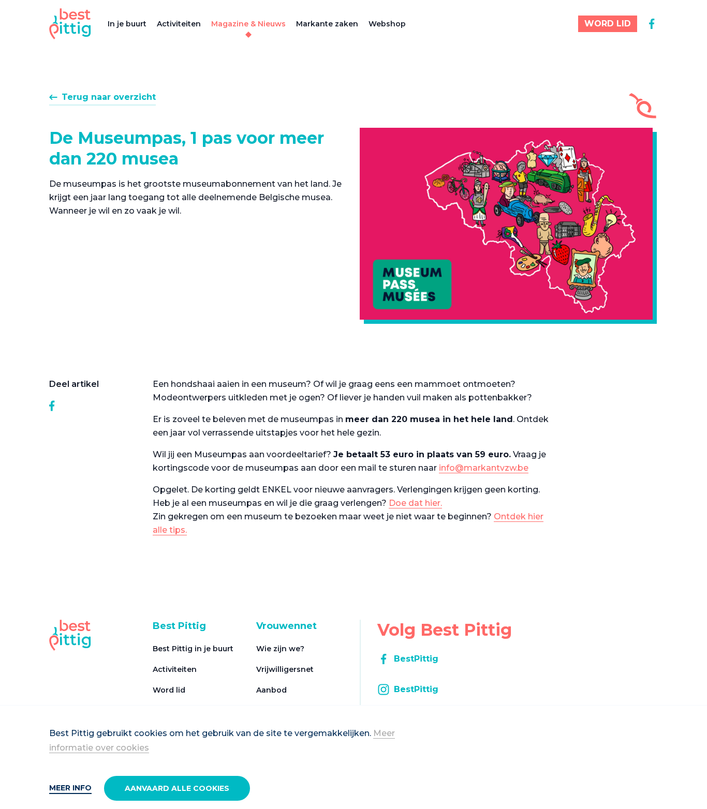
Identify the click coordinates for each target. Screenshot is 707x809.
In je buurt (127, 23)
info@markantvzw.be (483, 468)
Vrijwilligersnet (285, 669)
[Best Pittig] (70, 23)
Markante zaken (327, 23)
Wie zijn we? (280, 648)
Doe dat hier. (415, 503)
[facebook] (651, 24)
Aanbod (271, 690)
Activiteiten (179, 23)
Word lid (169, 690)
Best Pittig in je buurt (193, 648)
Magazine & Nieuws (248, 23)
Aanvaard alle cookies (177, 788)
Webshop (387, 23)
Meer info (70, 787)
